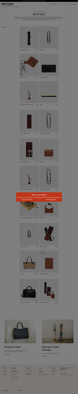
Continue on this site (51, 199)
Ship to (27, 199)
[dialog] (39, 197)
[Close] (60, 193)
